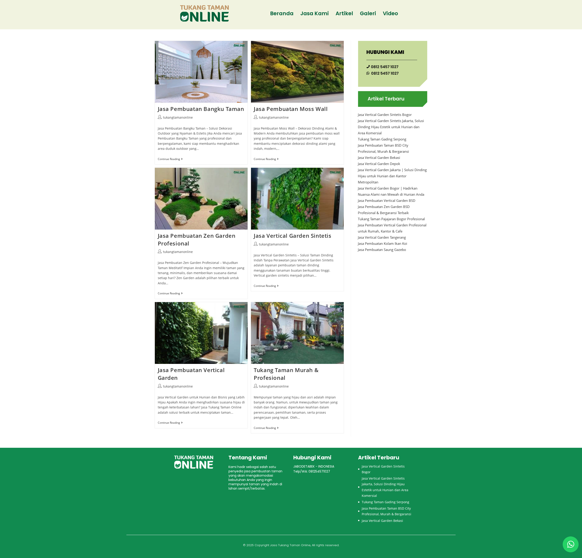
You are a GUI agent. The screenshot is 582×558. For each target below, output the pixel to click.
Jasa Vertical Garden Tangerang (382, 237)
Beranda (282, 13)
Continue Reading (170, 159)
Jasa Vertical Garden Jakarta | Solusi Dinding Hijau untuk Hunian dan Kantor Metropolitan (392, 176)
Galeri (368, 13)
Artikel (344, 13)
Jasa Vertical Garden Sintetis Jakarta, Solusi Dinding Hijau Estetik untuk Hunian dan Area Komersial (391, 126)
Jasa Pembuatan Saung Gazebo (382, 249)
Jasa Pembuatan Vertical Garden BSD (386, 200)
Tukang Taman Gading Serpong (382, 139)
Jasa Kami (314, 13)
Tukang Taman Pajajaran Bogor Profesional (391, 219)
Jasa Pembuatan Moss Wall (291, 109)
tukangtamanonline (178, 117)
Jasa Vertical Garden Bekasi (379, 157)
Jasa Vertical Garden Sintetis (292, 235)
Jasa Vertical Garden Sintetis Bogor (385, 114)
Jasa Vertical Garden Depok (379, 163)
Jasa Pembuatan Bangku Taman (201, 109)
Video (390, 13)
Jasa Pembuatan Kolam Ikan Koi (382, 243)
